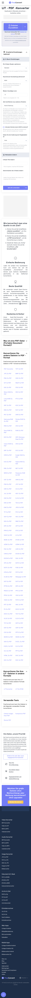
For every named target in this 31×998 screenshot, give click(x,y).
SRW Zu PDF (19, 415)
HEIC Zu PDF (20, 517)
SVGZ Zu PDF (8, 535)
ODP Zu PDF (19, 628)
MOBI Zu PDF (8, 540)
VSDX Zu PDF (8, 600)
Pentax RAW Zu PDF (20, 420)
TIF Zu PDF (7, 512)
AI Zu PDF (19, 535)
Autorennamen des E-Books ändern (13, 170)
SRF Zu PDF (7, 405)
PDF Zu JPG (5, 860)
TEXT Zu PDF (20, 614)
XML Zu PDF (19, 605)
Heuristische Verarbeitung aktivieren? (14, 77)
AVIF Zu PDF (8, 517)
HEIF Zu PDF (19, 493)
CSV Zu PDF (7, 632)
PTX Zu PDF (19, 399)
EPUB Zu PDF (20, 540)
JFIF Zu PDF (19, 484)
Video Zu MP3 (5, 846)
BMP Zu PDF (19, 374)
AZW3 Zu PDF (8, 544)
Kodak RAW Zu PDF (20, 456)
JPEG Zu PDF (20, 507)
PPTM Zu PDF (8, 586)
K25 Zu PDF (7, 462)
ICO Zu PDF (19, 489)
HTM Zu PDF (8, 572)
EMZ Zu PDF (8, 507)
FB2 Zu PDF (7, 549)
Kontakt (4, 972)
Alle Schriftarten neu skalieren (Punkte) (14, 102)
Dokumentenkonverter (8, 886)
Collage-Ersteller (6, 928)
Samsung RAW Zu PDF (8, 420)
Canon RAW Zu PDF (8, 445)
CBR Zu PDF (8, 489)
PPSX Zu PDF (8, 595)
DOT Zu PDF (7, 581)
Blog (3, 961)
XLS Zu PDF (19, 646)
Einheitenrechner (6, 920)
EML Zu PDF (19, 558)
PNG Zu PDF (8, 378)
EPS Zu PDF (19, 531)
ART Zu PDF (19, 526)
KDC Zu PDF (19, 405)
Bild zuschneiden (6, 934)
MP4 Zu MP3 (5, 843)
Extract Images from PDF (8, 715)
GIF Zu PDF (7, 383)
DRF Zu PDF (7, 450)
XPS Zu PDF (7, 563)
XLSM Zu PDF (8, 577)
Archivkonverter (6, 903)
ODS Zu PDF (8, 642)
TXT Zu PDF (7, 623)
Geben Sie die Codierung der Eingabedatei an (15, 135)
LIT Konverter (8, 689)
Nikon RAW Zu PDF (8, 393)
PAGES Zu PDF (8, 591)
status (3, 974)
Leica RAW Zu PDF (8, 400)
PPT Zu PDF (19, 651)
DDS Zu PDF (8, 521)
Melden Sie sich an (16, 802)
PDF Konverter (8, 369)
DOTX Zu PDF (20, 563)
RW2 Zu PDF (8, 426)
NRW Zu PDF (8, 473)
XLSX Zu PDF (8, 618)
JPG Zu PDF (7, 374)
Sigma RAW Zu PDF (20, 463)
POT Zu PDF (19, 572)
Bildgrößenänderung (7, 931)
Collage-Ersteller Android (9, 945)
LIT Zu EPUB (19, 689)
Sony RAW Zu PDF (8, 432)
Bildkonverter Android (8, 951)
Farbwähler (5, 937)
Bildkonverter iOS (6, 954)
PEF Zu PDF (7, 415)
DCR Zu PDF (8, 437)
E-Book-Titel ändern (9, 160)
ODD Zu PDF (19, 378)
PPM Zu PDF (8, 531)
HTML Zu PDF (8, 655)
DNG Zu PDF (8, 410)
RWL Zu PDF (8, 468)
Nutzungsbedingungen (20, 40)
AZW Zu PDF (19, 549)
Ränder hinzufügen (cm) (10, 91)
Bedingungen (5, 968)
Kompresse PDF (21, 714)
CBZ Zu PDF (7, 498)
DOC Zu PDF (19, 655)
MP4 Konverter (6, 823)
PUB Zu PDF (19, 568)
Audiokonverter (6, 849)
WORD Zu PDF (8, 637)
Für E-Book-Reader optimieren (12, 64)
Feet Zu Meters (6, 917)
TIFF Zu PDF (19, 369)
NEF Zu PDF (19, 468)
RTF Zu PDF (7, 605)
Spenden (4, 963)
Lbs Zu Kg (4, 911)
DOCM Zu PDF (20, 554)
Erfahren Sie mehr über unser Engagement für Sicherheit (15, 756)
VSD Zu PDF (19, 595)
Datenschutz (5, 966)
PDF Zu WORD (6, 877)
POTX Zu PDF (20, 600)
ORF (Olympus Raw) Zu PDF (20, 438)
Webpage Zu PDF (21, 577)
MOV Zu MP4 (5, 829)
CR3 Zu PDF (19, 444)
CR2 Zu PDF (19, 426)
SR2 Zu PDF (19, 392)
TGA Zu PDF (19, 503)
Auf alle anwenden (14, 188)
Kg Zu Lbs (4, 914)
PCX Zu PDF (19, 512)
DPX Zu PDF (7, 526)
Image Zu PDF (5, 866)
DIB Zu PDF (7, 503)
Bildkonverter (5, 869)
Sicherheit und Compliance (9, 970)
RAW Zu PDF (19, 430)
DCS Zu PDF (19, 450)
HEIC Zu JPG (5, 863)
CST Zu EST (5, 900)
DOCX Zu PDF (20, 609)
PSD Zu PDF (19, 387)
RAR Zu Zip (5, 894)
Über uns (4, 959)
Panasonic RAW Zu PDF (20, 474)
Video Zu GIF (5, 826)
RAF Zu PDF (19, 410)
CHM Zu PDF (8, 554)
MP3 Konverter (6, 840)
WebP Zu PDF (20, 383)
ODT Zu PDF (19, 623)
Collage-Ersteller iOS (7, 948)
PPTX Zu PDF (20, 632)
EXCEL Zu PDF (20, 642)
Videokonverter (6, 832)
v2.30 (14, 982)
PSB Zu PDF (7, 484)
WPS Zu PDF (19, 586)
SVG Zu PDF (7, 387)
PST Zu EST (5, 897)
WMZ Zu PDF (20, 521)
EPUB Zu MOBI (6, 883)
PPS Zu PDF (19, 591)
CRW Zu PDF (8, 455)
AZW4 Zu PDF (20, 544)
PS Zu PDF (7, 609)
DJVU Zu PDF (20, 498)
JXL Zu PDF (7, 493)
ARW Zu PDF (19, 480)
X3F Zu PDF (7, 480)
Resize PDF (7, 720)
